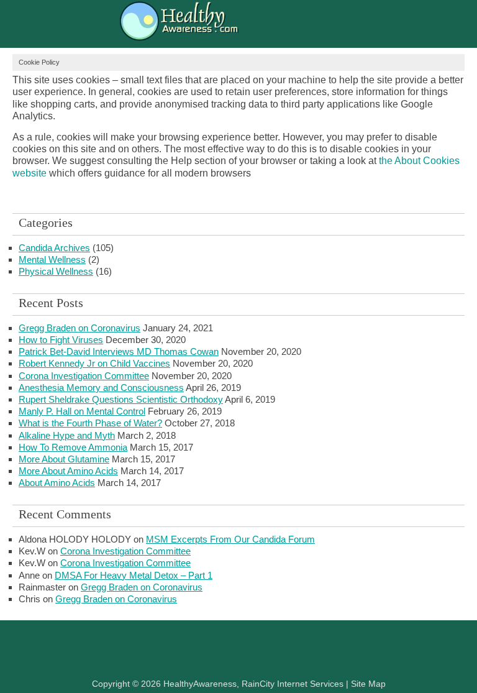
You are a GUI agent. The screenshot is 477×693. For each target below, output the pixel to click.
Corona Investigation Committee (84, 375)
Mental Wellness (52, 259)
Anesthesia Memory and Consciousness (101, 387)
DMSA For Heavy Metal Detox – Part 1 (133, 575)
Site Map (368, 684)
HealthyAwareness (238, 23)
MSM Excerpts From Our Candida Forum (230, 539)
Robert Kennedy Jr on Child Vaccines (94, 363)
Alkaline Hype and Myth (67, 435)
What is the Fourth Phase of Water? (90, 423)
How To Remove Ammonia (73, 447)
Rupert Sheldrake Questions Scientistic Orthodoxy (121, 399)
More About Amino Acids (68, 471)
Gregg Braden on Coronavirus (79, 328)
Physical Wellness (56, 271)
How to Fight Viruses (61, 339)
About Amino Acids (57, 482)
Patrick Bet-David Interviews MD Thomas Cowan (119, 351)
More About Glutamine (64, 459)
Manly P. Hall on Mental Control (82, 411)
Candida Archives (54, 247)
